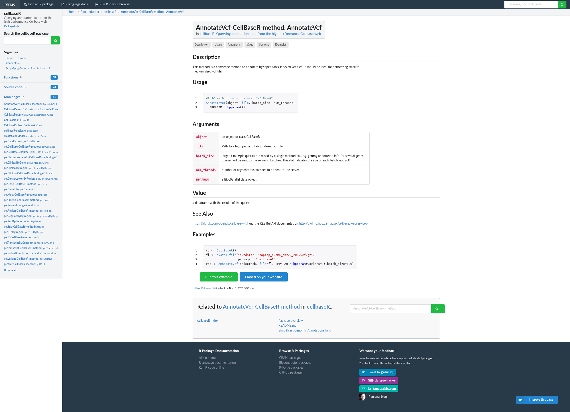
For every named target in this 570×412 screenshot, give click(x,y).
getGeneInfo (19, 189)
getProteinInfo (21, 205)
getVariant (28, 258)
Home (72, 12)
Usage (218, 44)
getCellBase (29, 146)
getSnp (24, 226)
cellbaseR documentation (206, 288)
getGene (26, 184)
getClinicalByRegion (28, 168)
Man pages (12, 97)
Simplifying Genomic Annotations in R (28, 68)
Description (201, 44)
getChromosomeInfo (40, 157)
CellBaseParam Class (28, 114)
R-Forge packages (291, 367)
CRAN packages (290, 358)
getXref (24, 264)
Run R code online (211, 367)
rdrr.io (9, 4)
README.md (13, 63)
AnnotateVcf (30, 104)
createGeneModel (25, 136)
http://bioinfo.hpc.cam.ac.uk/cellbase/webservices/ (333, 223)
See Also (264, 44)
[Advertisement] (406, 88)
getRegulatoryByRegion (32, 216)
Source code (13, 87)
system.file (226, 255)
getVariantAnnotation (30, 253)
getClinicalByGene (26, 162)
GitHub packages (291, 372)
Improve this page (541, 399)
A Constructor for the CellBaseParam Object (39, 109)
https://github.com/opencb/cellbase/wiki (220, 223)
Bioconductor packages (295, 362)
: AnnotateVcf (152, 12)
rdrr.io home (207, 358)
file (245, 103)
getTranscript (31, 248)
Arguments (234, 44)
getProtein (28, 200)
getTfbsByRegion (24, 232)
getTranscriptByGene (29, 242)
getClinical (28, 173)
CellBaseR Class (23, 125)
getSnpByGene (22, 221)
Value (250, 44)
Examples (280, 44)
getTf (21, 237)
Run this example (218, 277)
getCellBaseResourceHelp (34, 152)
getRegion (28, 210)
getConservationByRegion (35, 178)
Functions (11, 77)
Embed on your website (263, 277)
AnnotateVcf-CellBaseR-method (261, 307)
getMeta (25, 194)
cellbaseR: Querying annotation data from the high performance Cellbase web (260, 34)
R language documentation (217, 362)
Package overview (16, 58)
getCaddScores (22, 141)
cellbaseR (21, 130)
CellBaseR (16, 120)
